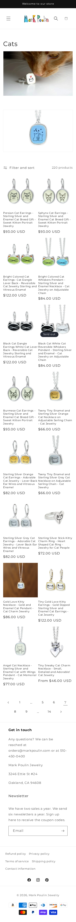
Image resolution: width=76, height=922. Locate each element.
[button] (8, 18)
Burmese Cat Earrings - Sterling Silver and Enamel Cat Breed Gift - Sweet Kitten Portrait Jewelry (19, 417)
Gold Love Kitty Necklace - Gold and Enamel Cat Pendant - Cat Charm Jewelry (18, 606)
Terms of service (17, 861)
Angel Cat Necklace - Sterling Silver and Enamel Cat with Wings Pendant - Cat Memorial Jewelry (19, 672)
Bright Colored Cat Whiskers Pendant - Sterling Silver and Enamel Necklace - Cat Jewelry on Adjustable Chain (54, 285)
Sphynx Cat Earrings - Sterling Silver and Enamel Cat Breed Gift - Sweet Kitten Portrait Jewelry (54, 219)
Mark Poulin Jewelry (44, 895)
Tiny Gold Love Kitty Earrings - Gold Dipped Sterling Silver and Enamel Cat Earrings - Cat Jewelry (54, 608)
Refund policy (15, 853)
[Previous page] (8, 702)
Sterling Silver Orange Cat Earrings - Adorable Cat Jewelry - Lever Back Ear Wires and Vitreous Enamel (20, 481)
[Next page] (60, 711)
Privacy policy (39, 853)
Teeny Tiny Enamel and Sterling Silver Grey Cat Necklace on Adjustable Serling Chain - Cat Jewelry (54, 481)
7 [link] (65, 702)
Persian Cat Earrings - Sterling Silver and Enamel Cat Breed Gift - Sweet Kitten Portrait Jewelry (19, 219)
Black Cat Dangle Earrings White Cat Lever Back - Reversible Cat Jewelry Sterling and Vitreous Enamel (20, 350)
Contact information (20, 868)
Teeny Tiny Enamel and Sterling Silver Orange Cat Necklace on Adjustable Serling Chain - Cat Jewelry (55, 417)
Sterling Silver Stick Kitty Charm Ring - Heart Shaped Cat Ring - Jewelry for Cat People (55, 542)
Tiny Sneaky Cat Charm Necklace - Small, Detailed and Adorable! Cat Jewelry (54, 670)
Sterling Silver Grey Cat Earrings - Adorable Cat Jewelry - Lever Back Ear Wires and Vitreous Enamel (20, 544)
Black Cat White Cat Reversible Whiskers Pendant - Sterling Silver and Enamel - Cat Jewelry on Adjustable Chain (55, 351)
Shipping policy (44, 861)
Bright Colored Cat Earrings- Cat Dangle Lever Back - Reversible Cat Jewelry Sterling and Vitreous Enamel (20, 283)
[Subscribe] (62, 831)
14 (49, 711)
